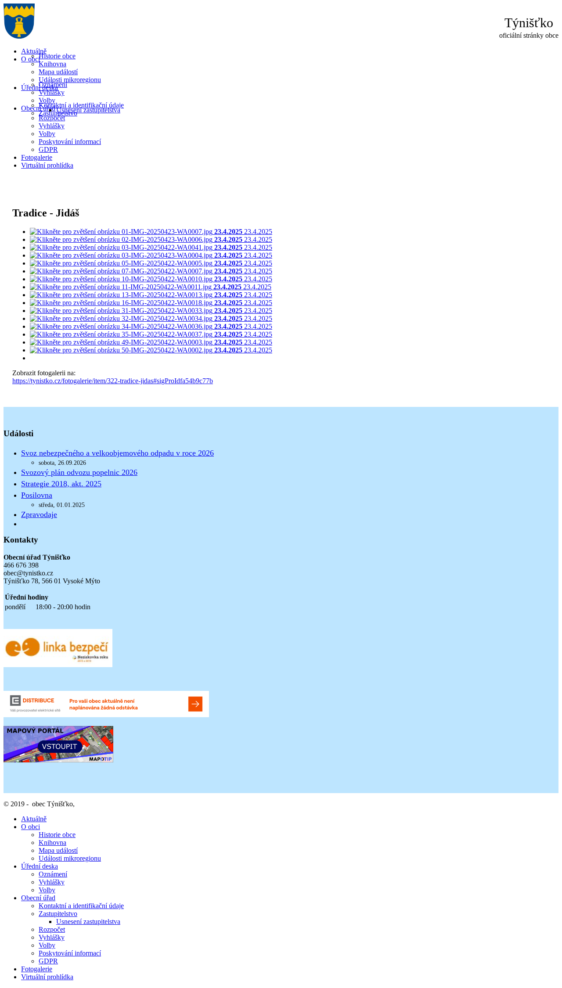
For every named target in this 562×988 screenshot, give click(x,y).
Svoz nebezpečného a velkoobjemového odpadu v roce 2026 (117, 453)
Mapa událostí (58, 71)
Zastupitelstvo (58, 913)
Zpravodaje (39, 514)
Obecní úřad (38, 108)
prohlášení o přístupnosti (110, 804)
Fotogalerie (36, 157)
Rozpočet (52, 118)
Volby (47, 100)
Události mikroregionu (70, 79)
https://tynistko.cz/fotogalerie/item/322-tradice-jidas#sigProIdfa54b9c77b (112, 380)
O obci (30, 59)
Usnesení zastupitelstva (88, 110)
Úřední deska (39, 866)
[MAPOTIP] (58, 760)
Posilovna (36, 495)
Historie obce (57, 56)
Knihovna (52, 64)
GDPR (48, 149)
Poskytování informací (70, 141)
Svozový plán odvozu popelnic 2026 (79, 472)
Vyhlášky (52, 92)
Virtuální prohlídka (47, 165)
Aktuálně (34, 51)
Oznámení (53, 84)
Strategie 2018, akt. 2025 (61, 483)
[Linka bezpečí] (58, 664)
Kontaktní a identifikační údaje (81, 105)
